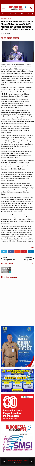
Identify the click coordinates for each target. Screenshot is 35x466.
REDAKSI (25, 460)
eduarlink (18, 462)
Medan (32, 248)
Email (16, 38)
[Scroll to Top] (31, 461)
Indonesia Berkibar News (14, 460)
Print (10, 38)
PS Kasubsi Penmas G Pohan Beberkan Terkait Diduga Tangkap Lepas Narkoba (20, 14)
